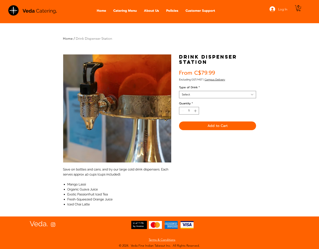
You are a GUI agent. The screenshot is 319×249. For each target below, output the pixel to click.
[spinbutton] (189, 111)
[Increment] (195, 111)
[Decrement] (182, 111)
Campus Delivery (215, 79)
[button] (125, 10)
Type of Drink (189, 87)
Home (68, 38)
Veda (29, 11)
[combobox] (217, 94)
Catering (46, 11)
